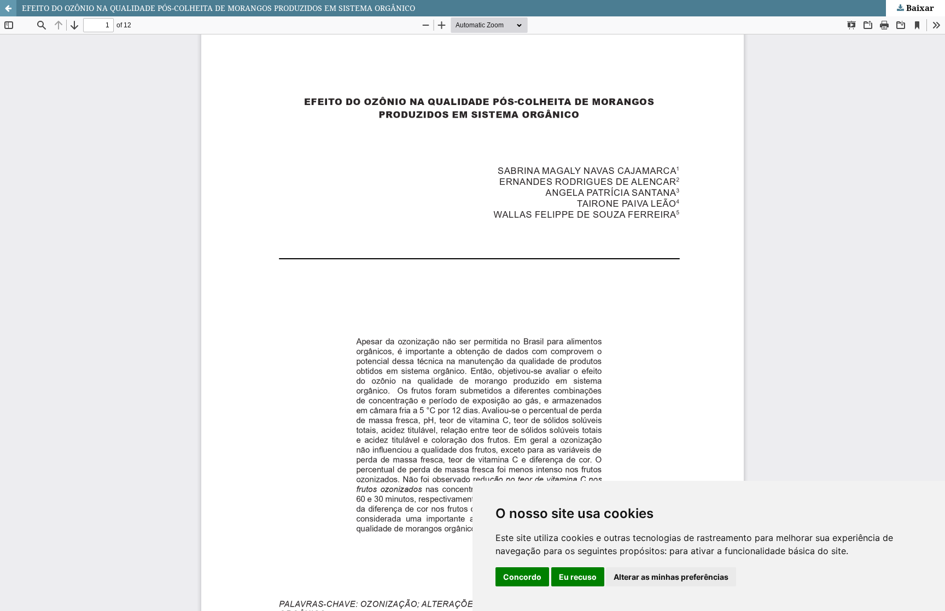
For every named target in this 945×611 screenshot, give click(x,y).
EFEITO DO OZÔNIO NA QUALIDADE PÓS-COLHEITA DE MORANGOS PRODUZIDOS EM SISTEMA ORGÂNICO (218, 8)
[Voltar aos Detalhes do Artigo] (8, 8)
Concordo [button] (522, 576)
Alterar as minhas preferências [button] (671, 576)
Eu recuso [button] (578, 576)
